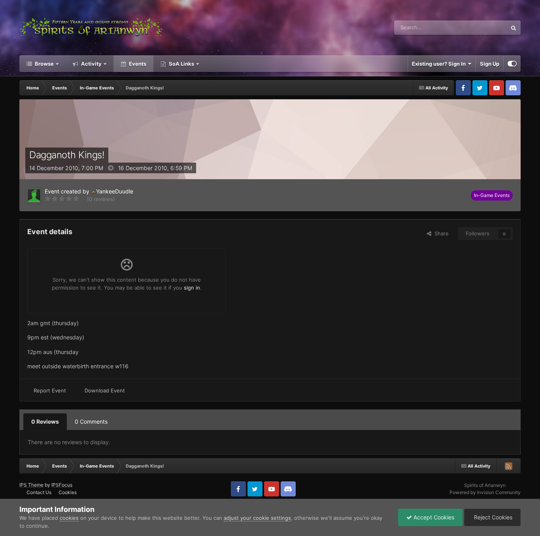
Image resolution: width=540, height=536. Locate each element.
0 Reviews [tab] (45, 421)
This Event (484, 27)
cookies (69, 518)
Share (440, 233)
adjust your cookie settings (257, 518)
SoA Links (181, 64)
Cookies (68, 492)
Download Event (105, 390)
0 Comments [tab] (91, 421)
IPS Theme (31, 485)
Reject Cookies (492, 517)
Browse (44, 64)
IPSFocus (61, 485)
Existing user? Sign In (440, 64)
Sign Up (489, 64)
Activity (91, 64)
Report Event (50, 390)
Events (137, 64)
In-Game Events (492, 195)
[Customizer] (512, 63)
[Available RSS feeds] (508, 465)
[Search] (513, 28)
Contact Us (38, 492)
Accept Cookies (433, 517)
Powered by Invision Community (485, 492)
